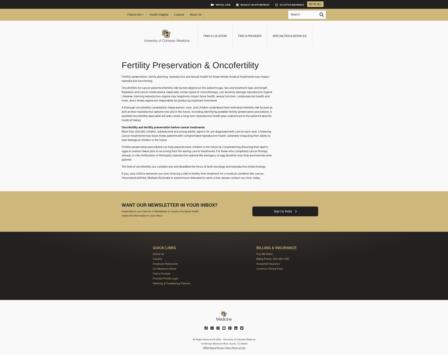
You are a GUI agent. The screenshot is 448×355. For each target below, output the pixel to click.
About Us (195, 14)
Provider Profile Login (165, 278)
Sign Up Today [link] (283, 211)
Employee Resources (165, 263)
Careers (179, 14)
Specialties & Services (289, 36)
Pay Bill (317, 4)
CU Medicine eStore (164, 268)
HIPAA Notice (209, 348)
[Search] (321, 15)
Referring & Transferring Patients (171, 283)
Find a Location (215, 36)
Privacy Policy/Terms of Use (231, 348)
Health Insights (158, 14)
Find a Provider (249, 36)
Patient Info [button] (134, 14)
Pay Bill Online (264, 253)
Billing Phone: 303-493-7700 (272, 258)
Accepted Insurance (268, 263)
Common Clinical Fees (269, 268)
